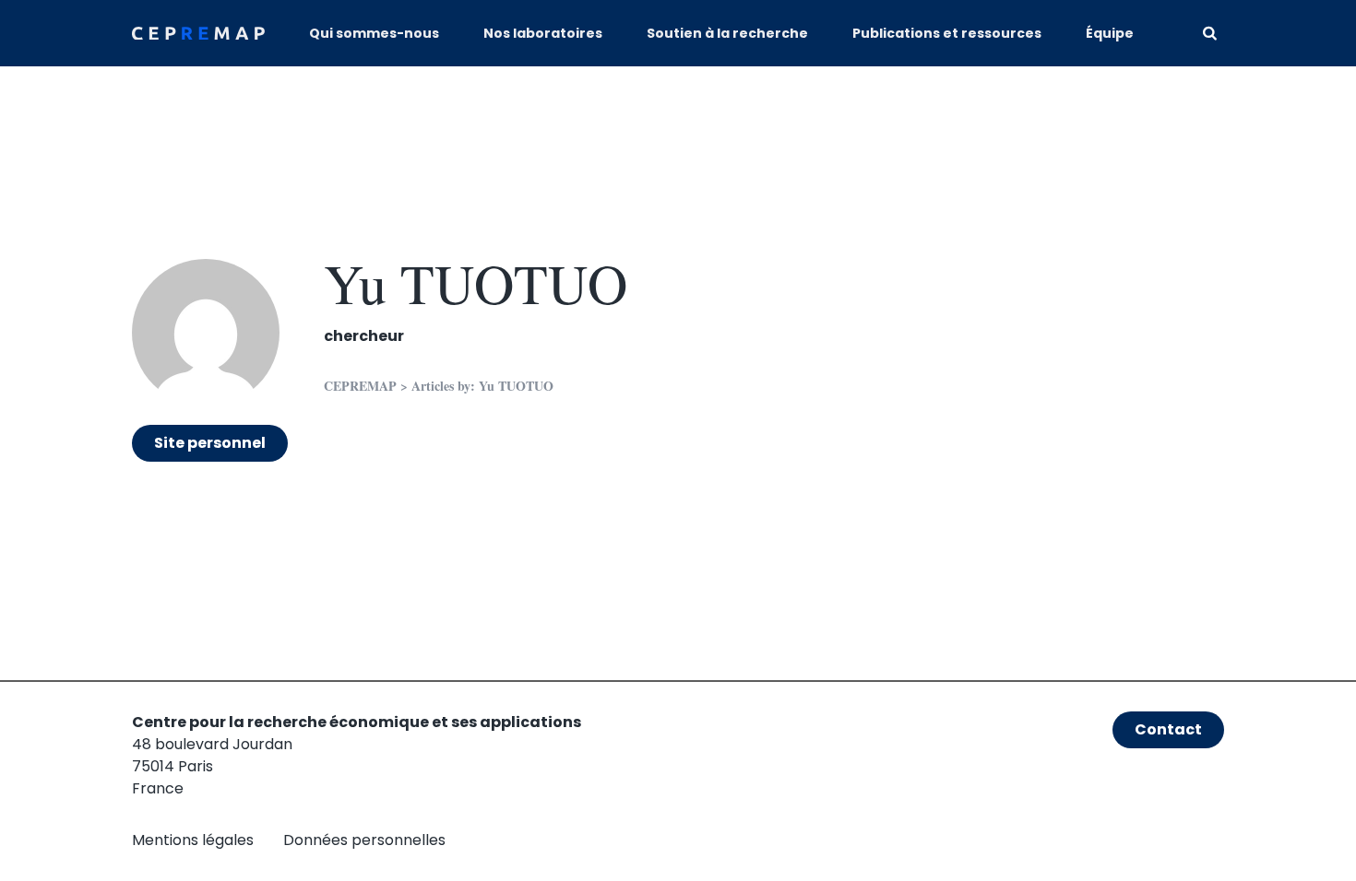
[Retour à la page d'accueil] (198, 34)
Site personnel (210, 442)
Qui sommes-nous (374, 33)
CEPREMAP (360, 385)
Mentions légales (193, 840)
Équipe (1110, 33)
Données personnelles (364, 840)
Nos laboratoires (542, 33)
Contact (1168, 729)
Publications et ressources (946, 33)
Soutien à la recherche (727, 33)
